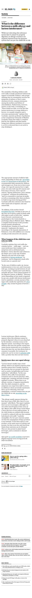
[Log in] (29, 9)
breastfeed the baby (8, 211)
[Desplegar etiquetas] (30, 476)
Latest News (10, 17)
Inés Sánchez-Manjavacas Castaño (17, 459)
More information (4, 482)
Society (4, 14)
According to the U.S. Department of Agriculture (15, 180)
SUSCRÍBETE (24, 9)
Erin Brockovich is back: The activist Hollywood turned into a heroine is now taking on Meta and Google (15, 540)
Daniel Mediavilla (13, 469)
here (22, 486)
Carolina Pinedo (16, 77)
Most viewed (4, 563)
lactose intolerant (16, 257)
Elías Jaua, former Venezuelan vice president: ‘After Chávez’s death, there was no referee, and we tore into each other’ (15, 555)
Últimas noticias (6, 536)
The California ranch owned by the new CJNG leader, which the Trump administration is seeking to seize (16, 567)
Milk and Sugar (13, 476)
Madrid (6, 476)
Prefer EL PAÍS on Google (9, 87)
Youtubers (4, 17)
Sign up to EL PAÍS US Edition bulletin (12, 445)
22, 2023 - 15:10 (17, 79)
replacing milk (25, 353)
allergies (3, 21)
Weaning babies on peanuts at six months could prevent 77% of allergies (20, 466)
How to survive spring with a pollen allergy (18, 457)
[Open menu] (2, 9)
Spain (2, 476)
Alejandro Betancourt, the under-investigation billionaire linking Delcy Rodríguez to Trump (16, 574)
